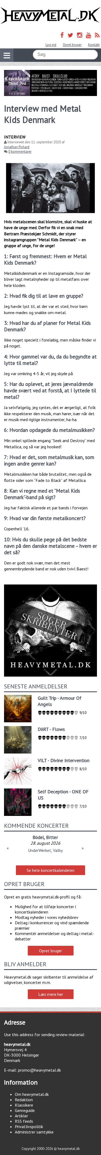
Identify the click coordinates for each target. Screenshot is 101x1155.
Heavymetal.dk (50, 15)
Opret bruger (72, 44)
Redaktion (24, 1099)
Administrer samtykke (34, 1132)
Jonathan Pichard (16, 147)
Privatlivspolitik (29, 1126)
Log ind (51, 44)
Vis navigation (6, 55)
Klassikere (24, 1105)
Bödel (38, 837)
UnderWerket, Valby (45, 850)
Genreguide (25, 1110)
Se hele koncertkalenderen (50, 870)
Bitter (52, 837)
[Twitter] (70, 35)
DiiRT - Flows (51, 729)
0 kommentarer (20, 151)
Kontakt (94, 44)
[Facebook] (62, 35)
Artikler (21, 1115)
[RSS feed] (97, 35)
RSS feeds (24, 1121)
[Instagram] (79, 35)
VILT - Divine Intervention (63, 760)
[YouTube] (88, 35)
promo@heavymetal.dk (39, 1070)
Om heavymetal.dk (32, 1094)
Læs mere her (50, 994)
